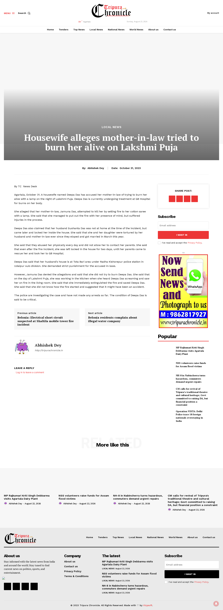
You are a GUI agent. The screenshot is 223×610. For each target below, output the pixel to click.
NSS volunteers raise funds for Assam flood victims (191, 364)
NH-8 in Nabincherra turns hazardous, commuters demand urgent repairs (190, 378)
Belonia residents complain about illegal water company (112, 319)
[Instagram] (16, 586)
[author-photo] (6, 503)
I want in (181, 235)
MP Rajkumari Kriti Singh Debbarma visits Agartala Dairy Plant (190, 350)
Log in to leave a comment (30, 372)
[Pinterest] (187, 199)
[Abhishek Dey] (22, 347)
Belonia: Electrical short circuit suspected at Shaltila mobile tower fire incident (45, 321)
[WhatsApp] (194, 199)
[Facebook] (172, 199)
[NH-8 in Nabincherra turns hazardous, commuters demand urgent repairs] (165, 378)
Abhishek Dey (96, 168)
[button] (25, 13)
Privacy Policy (195, 243)
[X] (179, 199)
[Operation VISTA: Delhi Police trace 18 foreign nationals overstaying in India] (165, 415)
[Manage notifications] (216, 603)
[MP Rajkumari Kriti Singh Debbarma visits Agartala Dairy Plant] (165, 350)
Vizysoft (147, 605)
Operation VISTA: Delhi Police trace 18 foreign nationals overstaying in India (189, 416)
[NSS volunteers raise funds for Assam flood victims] (165, 364)
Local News (111, 127)
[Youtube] (34, 586)
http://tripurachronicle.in (49, 350)
